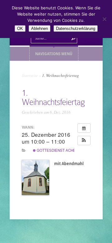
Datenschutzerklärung (75, 28)
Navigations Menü (53, 53)
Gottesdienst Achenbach (62, 150)
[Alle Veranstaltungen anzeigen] (84, 128)
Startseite (30, 75)
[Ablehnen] (104, 19)
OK (20, 28)
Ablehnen (39, 28)
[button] (84, 140)
